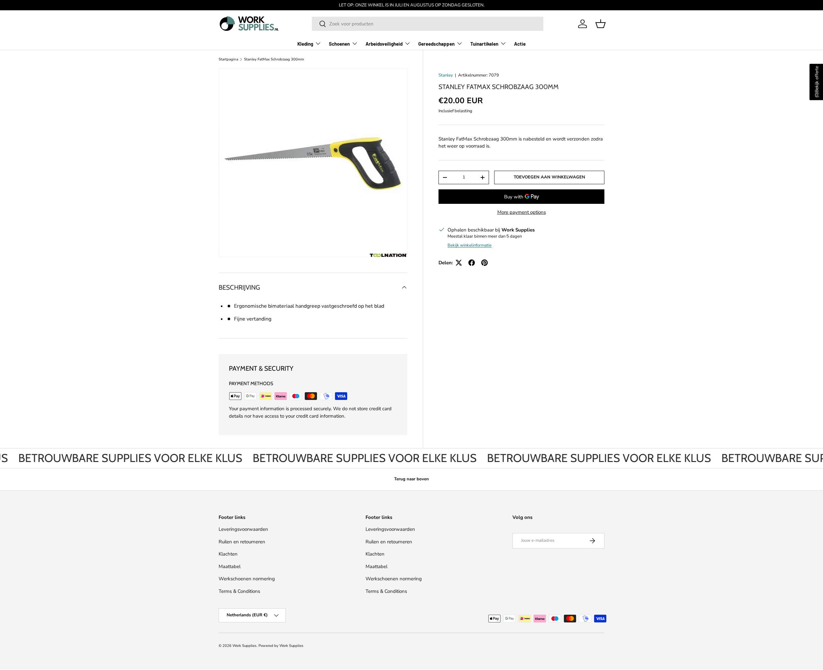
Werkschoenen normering (247, 578)
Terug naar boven (411, 479)
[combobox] (427, 24)
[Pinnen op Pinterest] (484, 262)
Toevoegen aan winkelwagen (549, 177)
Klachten (228, 554)
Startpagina (228, 59)
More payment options (521, 212)
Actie (520, 44)
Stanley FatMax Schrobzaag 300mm (274, 59)
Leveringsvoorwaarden (243, 529)
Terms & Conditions (239, 591)
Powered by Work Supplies (280, 645)
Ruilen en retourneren (242, 542)
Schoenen (339, 44)
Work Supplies (244, 645)
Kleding (305, 44)
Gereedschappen (436, 44)
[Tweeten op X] (458, 262)
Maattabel (229, 566)
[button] (600, 24)
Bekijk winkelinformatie (470, 245)
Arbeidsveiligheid (384, 44)
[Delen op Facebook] (471, 262)
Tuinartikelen (484, 44)
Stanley (446, 75)
